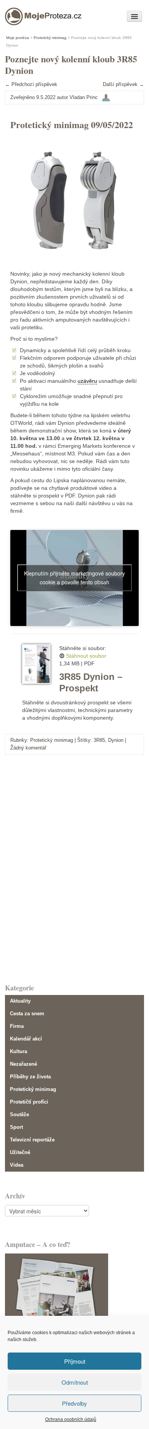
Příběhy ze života (30, 1076)
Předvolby (74, 1403)
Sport (16, 1127)
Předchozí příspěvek (31, 84)
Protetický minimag (51, 740)
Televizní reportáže (32, 1140)
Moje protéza (31, 14)
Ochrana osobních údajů (70, 1419)
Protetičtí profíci (29, 1102)
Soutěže (19, 1114)
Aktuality (20, 1001)
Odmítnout (75, 1382)
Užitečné (20, 1152)
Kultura (18, 1051)
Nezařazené (23, 1064)
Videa (16, 1165)
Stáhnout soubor (86, 656)
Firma (17, 1026)
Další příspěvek (123, 84)
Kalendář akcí (26, 1039)
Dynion (115, 740)
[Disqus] (74, 868)
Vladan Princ (84, 97)
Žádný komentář (28, 748)
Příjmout (74, 1361)
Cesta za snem (27, 1013)
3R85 (99, 740)
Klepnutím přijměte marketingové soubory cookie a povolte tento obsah (74, 577)
